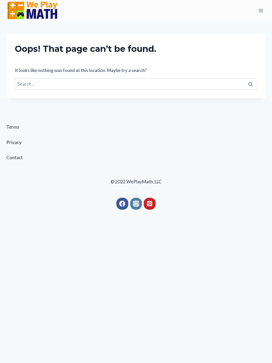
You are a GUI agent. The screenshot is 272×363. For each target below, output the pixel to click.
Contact (14, 157)
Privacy (14, 142)
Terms (12, 127)
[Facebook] (122, 204)
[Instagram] (136, 204)
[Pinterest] (150, 204)
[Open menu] (261, 10)
